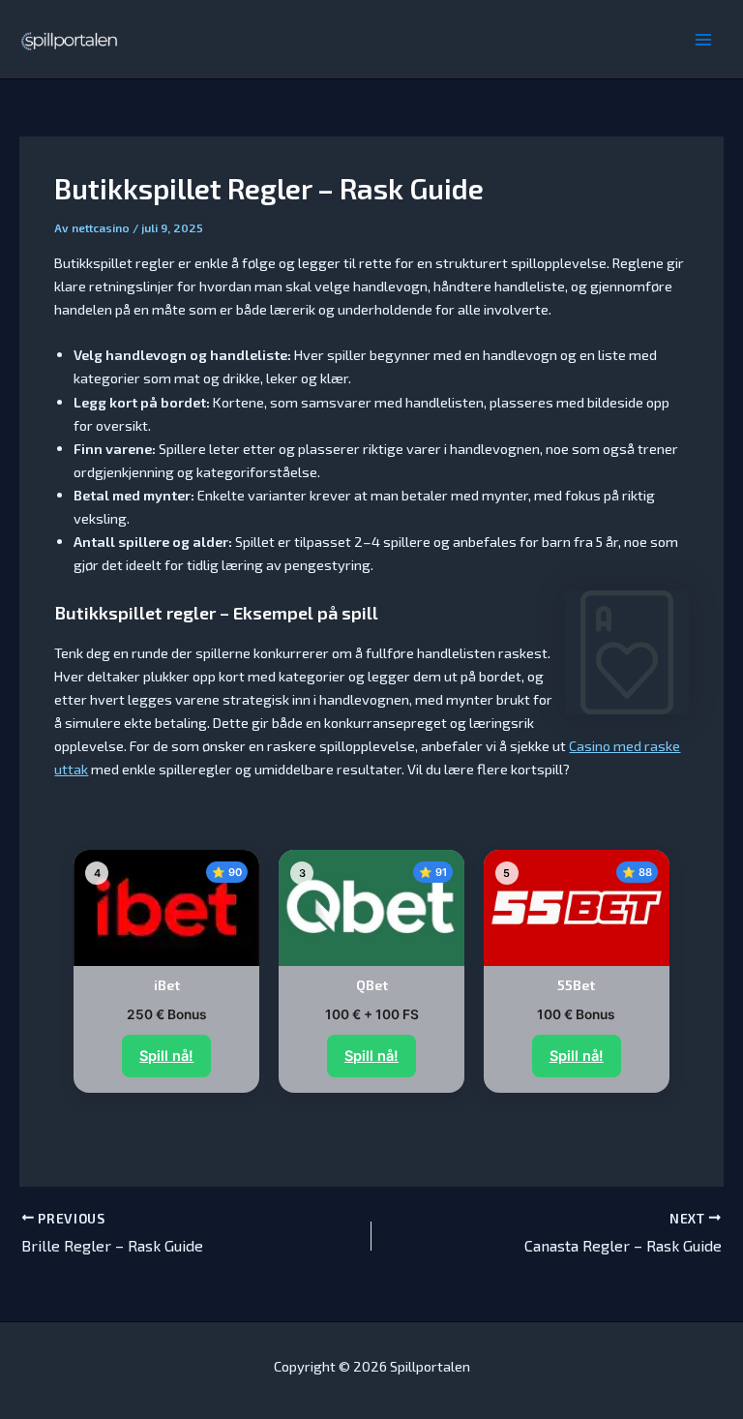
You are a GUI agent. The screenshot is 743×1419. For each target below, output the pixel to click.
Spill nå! (166, 1056)
